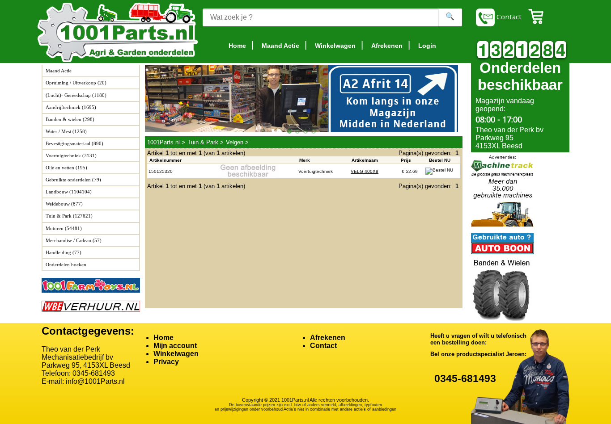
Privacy (166, 361)
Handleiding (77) (63, 252)
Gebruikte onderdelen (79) (73, 179)
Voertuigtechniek (315, 171)
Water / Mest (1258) (66, 131)
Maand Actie (59, 70)
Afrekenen (327, 337)
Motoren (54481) (64, 228)
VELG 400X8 (364, 171)
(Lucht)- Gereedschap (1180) (76, 95)
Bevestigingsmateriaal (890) (74, 143)
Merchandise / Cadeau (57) (74, 240)
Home (163, 337)
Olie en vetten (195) (66, 167)
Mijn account (175, 345)
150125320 (160, 171)
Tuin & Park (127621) (69, 215)
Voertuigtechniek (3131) (71, 155)
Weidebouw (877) (64, 203)
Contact (508, 16)
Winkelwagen (176, 353)
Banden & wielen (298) (70, 119)
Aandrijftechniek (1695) (71, 107)
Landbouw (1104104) (69, 191)
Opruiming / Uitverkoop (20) (76, 82)
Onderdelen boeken (66, 264)
